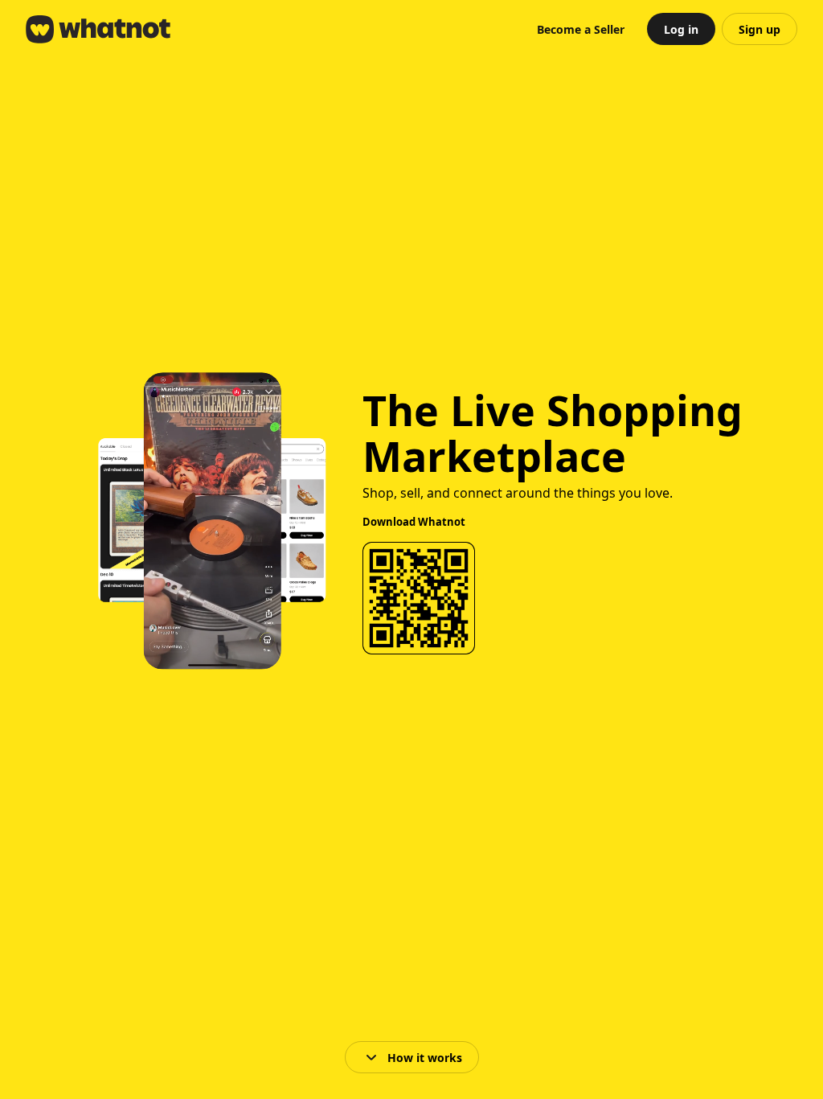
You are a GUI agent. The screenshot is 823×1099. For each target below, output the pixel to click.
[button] (581, 29)
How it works (424, 1057)
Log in (681, 29)
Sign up (759, 29)
